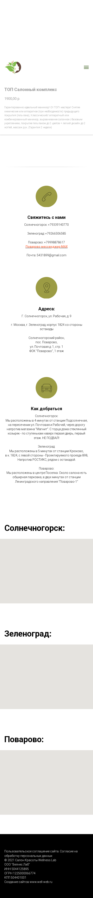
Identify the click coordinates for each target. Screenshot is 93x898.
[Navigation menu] (86, 67)
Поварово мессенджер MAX (47, 246)
